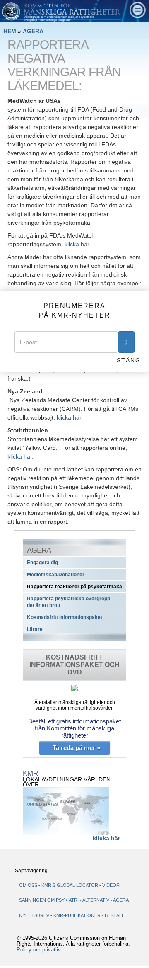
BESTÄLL (114, 915)
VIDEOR (111, 885)
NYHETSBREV (34, 915)
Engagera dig (42, 562)
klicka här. (78, 244)
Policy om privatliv (39, 950)
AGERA (33, 31)
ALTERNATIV (96, 900)
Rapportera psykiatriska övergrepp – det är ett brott (70, 602)
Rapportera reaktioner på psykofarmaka (74, 587)
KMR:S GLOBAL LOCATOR (69, 885)
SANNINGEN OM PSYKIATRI (49, 900)
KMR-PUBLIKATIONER (77, 915)
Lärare (35, 629)
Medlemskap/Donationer (55, 574)
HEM (9, 31)
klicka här (69, 417)
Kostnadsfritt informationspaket (64, 617)
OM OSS (28, 885)
